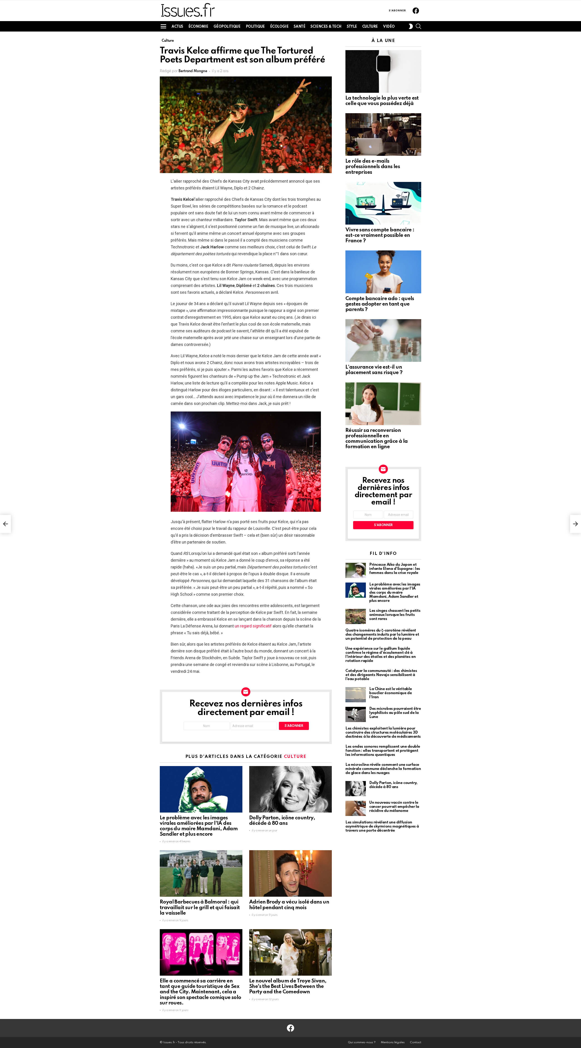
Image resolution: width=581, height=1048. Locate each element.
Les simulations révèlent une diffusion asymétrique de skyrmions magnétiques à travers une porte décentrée (382, 826)
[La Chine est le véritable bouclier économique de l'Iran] (355, 694)
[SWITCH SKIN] (411, 26)
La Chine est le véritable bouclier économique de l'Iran (390, 693)
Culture (370, 27)
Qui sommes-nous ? (362, 1042)
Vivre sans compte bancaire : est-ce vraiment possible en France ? (379, 235)
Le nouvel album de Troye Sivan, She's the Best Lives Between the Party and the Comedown (287, 986)
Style (352, 27)
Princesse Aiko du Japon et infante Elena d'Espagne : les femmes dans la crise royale (394, 569)
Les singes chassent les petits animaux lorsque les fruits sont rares (395, 615)
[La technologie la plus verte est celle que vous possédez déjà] (383, 71)
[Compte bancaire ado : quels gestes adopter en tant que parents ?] (383, 271)
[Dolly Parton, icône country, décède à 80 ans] (290, 789)
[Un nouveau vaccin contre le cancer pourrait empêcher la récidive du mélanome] (355, 808)
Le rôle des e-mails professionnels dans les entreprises (372, 167)
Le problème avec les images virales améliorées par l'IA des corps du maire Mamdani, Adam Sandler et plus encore (394, 593)
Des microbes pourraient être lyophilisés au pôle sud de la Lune (395, 713)
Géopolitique (227, 27)
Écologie (279, 27)
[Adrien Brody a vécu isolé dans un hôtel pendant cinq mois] (290, 873)
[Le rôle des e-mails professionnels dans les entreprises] (383, 134)
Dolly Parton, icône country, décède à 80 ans (393, 785)
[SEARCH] (418, 26)
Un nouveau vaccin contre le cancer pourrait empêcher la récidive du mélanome (394, 807)
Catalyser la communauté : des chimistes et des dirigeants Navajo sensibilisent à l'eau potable (381, 675)
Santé (299, 27)
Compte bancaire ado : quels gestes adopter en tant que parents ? (379, 304)
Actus (177, 27)
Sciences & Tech (326, 27)
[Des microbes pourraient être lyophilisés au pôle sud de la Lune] (355, 714)
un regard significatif (253, 626)
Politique (255, 27)
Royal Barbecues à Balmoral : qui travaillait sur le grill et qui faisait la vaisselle (200, 908)
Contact (415, 1042)
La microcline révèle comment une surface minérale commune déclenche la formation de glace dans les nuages (383, 769)
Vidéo (389, 27)
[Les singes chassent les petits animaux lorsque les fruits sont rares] (355, 616)
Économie (198, 27)
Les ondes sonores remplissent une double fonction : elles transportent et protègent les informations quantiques (382, 751)
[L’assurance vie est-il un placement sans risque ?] (383, 340)
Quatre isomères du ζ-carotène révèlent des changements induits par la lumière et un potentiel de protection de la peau (382, 635)
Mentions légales (393, 1042)
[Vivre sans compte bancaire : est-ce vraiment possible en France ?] (383, 203)
